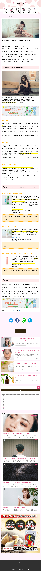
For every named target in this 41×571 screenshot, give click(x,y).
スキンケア (12, 12)
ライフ (29, 12)
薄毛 (18, 357)
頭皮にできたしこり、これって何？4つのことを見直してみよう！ (18, 482)
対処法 (21, 382)
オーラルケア (17, 12)
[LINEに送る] (24, 320)
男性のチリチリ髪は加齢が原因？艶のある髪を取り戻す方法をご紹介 (19, 458)
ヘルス (23, 12)
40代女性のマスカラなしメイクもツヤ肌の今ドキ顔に (16, 434)
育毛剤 (24, 382)
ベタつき (17, 382)
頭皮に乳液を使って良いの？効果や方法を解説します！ (16, 507)
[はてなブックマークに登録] (30, 320)
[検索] (38, 387)
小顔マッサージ (18, 369)
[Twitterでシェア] (11, 320)
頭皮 (16, 310)
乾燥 (13, 310)
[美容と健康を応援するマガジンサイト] (20, 3)
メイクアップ (35, 12)
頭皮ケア (19, 310)
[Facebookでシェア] (17, 320)
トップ (3, 16)
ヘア (6, 12)
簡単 (22, 369)
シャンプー (10, 310)
